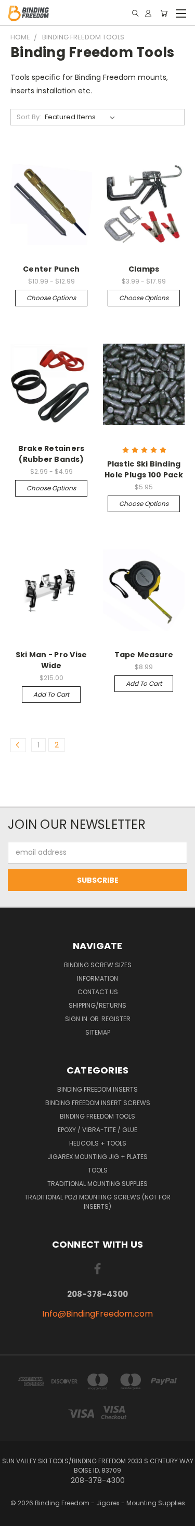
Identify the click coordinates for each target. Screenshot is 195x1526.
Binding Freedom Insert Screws (97, 1102)
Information (97, 978)
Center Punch (51, 269)
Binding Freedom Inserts (97, 1089)
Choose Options (51, 297)
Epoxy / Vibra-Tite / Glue (97, 1129)
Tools (98, 1170)
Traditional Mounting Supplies (97, 1183)
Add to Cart (51, 694)
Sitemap (97, 1032)
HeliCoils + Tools (97, 1143)
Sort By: (29, 117)
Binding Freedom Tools (97, 1116)
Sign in (77, 1018)
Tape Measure (144, 654)
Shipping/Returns (97, 1005)
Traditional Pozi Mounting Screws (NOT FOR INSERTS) (97, 1202)
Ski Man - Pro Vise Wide (51, 660)
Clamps (144, 269)
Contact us (97, 991)
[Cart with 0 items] (164, 13)
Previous (16, 1515)
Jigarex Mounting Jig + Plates (97, 1156)
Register (116, 1018)
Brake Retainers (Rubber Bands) (51, 453)
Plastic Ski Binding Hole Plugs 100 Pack (144, 469)
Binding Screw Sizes (98, 964)
